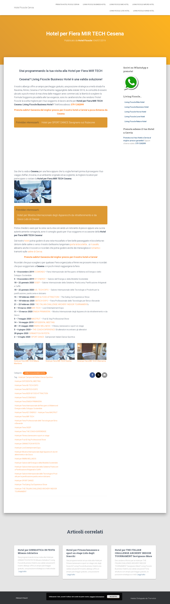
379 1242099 (77, 104)
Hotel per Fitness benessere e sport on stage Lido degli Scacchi (82, 553)
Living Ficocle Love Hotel (119, 11)
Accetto (113, 596)
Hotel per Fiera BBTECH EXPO (26, 389)
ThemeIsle (152, 598)
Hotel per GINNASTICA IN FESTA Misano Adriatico (36, 551)
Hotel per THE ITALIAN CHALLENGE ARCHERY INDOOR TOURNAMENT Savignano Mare (133, 553)
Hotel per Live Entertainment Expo (28, 448)
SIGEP (37, 282)
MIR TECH (36, 308)
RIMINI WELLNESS (42, 326)
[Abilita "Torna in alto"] (165, 599)
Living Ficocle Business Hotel (94, 4)
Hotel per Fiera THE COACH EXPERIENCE (30, 431)
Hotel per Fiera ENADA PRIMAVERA (28, 402)
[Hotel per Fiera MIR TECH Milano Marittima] (28, 351)
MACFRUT (36, 319)
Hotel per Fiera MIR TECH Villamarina (91, 361)
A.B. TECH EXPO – (42, 290)
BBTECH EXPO (41, 301)
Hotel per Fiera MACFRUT (47, 412)
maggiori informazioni (97, 597)
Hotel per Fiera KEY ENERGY (26, 412)
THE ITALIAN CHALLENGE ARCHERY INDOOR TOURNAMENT (61, 304)
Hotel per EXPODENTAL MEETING (28, 381)
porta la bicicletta (78, 244)
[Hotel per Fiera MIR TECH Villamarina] (91, 351)
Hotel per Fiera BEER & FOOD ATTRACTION (31, 393)
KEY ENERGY (40, 279)
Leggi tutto (22, 571)
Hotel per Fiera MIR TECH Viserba (58, 361)
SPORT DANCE (37, 337)
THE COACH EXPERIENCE (44, 329)
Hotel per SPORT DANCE (24, 481)
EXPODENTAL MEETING (44, 322)
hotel (26, 240)
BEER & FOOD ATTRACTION (47, 297)
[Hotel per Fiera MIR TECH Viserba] (60, 351)
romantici (95, 248)
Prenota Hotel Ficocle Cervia (67, 4)
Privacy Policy (22, 598)
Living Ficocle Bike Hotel (119, 4)
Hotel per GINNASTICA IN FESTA (27, 444)
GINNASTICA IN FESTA (39, 333)
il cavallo (94, 244)
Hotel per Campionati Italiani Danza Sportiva (35, 377)
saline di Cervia (35, 251)
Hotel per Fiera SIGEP (23, 427)
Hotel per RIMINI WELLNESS (25, 459)
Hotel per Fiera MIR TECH (24, 417)
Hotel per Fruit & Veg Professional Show (30, 440)
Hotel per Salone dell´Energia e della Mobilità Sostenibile (36, 463)
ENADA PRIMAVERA (41, 311)
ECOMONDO (39, 272)
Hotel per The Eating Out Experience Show (31, 485)
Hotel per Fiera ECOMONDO (25, 398)
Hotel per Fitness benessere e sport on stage (32, 436)
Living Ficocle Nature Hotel (143, 4)
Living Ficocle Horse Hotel (143, 11)
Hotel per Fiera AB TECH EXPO (26, 385)
